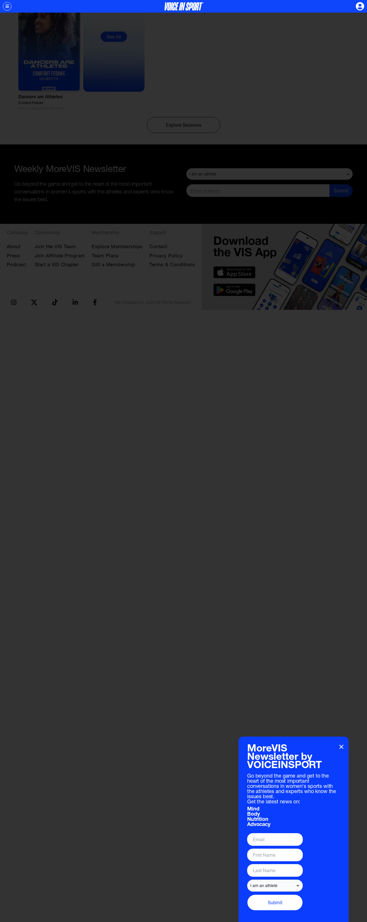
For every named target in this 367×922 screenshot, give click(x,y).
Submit (275, 902)
